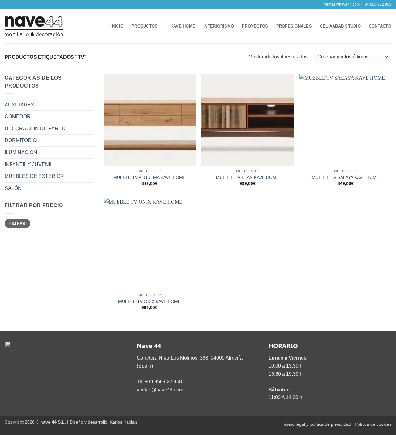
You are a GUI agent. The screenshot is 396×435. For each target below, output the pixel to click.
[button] (99, 26)
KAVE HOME (182, 26)
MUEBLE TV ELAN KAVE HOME (247, 177)
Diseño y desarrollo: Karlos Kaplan (103, 422)
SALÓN (13, 188)
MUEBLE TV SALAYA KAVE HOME (345, 177)
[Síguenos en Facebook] (189, 4)
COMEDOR (18, 116)
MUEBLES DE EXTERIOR (34, 176)
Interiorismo (218, 26)
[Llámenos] (207, 4)
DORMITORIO (21, 140)
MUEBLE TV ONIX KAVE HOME (149, 301)
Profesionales (294, 26)
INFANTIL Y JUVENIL (29, 164)
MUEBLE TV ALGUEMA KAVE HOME (149, 177)
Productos (144, 26)
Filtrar (17, 223)
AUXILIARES (19, 104)
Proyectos (255, 26)
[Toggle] (90, 104)
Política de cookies (373, 424)
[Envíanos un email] (201, 4)
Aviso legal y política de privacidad (317, 424)
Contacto (380, 26)
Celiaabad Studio (340, 26)
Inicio (116, 26)
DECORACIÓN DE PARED (35, 128)
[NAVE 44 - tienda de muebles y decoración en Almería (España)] (34, 26)
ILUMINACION (21, 152)
